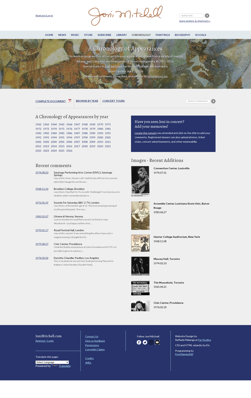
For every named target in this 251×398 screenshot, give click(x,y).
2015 (61, 146)
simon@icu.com (158, 76)
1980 (100, 128)
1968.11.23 (41, 188)
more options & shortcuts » (194, 20)
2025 (61, 150)
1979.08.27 (41, 243)
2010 (100, 141)
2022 (38, 150)
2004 (54, 141)
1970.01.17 (41, 230)
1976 (69, 128)
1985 (61, 133)
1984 (54, 133)
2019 (92, 146)
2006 (69, 141)
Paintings (163, 34)
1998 (85, 137)
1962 (38, 124)
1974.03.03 (41, 257)
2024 (54, 150)
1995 (61, 137)
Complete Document (50, 101)
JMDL (88, 362)
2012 (38, 146)
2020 (100, 146)
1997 (77, 137)
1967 (77, 124)
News (62, 34)
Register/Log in (44, 15)
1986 (69, 133)
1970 (100, 124)
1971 (108, 124)
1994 (54, 137)
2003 (46, 141)
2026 (69, 150)
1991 (108, 133)
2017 (77, 146)
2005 (61, 141)
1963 (46, 124)
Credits (89, 358)
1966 (69, 124)
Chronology (141, 34)
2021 (108, 146)
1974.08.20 (41, 172)
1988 (85, 133)
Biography (182, 34)
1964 (54, 124)
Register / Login (44, 340)
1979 (92, 128)
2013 (46, 146)
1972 (38, 128)
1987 (77, 133)
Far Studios (204, 339)
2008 (85, 141)
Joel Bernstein (114, 66)
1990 (100, 133)
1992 (38, 137)
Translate (65, 365)
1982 (38, 133)
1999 (92, 137)
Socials (200, 34)
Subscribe (104, 34)
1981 (108, 128)
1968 (85, 124)
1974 (54, 128)
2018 (85, 146)
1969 (92, 124)
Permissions (92, 345)
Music (75, 34)
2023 (46, 150)
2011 (108, 141)
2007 (77, 141)
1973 (46, 128)
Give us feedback (95, 340)
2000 (100, 137)
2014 (54, 146)
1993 (46, 137)
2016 (69, 146)
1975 (61, 128)
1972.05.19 (41, 202)
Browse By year (87, 100)
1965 (61, 124)
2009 (92, 141)
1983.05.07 (41, 216)
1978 (85, 128)
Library (121, 34)
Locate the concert (146, 133)
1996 (69, 137)
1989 (92, 133)
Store (88, 34)
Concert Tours (113, 100)
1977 (77, 128)
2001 (108, 137)
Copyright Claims (95, 349)
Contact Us (91, 336)
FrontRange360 (184, 354)
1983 (46, 133)
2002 (38, 141)
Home (49, 34)
